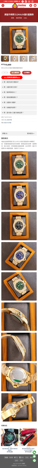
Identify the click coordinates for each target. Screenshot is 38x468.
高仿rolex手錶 (7, 122)
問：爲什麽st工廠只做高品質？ (14, 112)
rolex (25, 18)
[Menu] (3, 5)
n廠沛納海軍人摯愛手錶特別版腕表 (9, 449)
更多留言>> (30, 133)
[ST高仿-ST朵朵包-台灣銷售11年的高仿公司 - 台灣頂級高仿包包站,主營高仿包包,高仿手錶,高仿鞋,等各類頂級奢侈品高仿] (19, 5)
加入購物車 (15, 72)
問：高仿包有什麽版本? (11, 82)
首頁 (12, 18)
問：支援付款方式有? (10, 87)
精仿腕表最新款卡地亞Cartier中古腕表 (28, 449)
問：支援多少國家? (10, 102)
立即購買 (27, 72)
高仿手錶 (19, 18)
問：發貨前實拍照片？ (11, 97)
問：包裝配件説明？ (10, 107)
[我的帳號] (30, 5)
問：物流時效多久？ (10, 92)
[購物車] (35, 5)
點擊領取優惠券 (12, 77)
